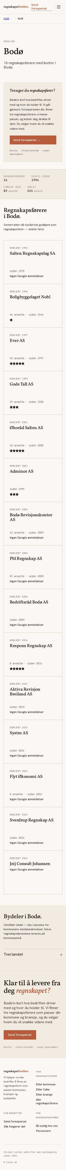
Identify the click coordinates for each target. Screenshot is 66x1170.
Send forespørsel (39, 6)
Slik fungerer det (14, 1126)
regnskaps (16, 7)
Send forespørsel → (26, 140)
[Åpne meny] (58, 7)
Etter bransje (44, 1094)
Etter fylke (43, 1089)
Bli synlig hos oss (47, 1126)
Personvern (43, 1131)
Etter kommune (46, 1084)
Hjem (6, 18)
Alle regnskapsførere (47, 1101)
